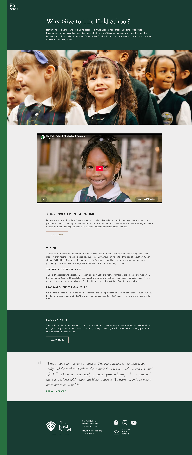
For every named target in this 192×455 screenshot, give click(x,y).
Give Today (57, 235)
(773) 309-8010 (88, 433)
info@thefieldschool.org (92, 431)
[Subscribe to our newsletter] (116, 431)
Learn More (57, 340)
